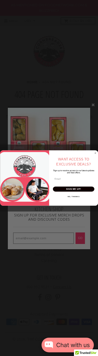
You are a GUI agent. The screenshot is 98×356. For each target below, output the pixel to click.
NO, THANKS (73, 197)
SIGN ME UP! (73, 189)
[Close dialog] (95, 153)
